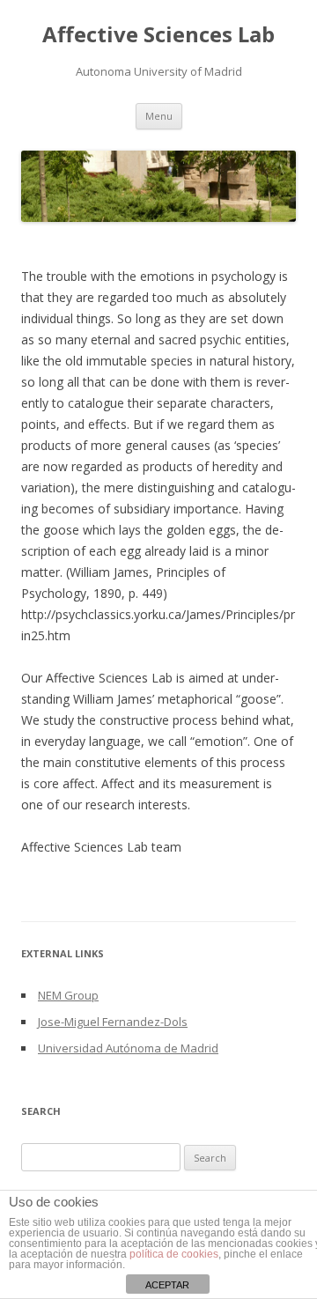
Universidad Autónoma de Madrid (128, 1048)
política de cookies (173, 1254)
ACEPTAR (167, 1285)
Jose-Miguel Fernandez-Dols (113, 1022)
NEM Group (68, 995)
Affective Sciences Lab (158, 34)
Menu (159, 115)
